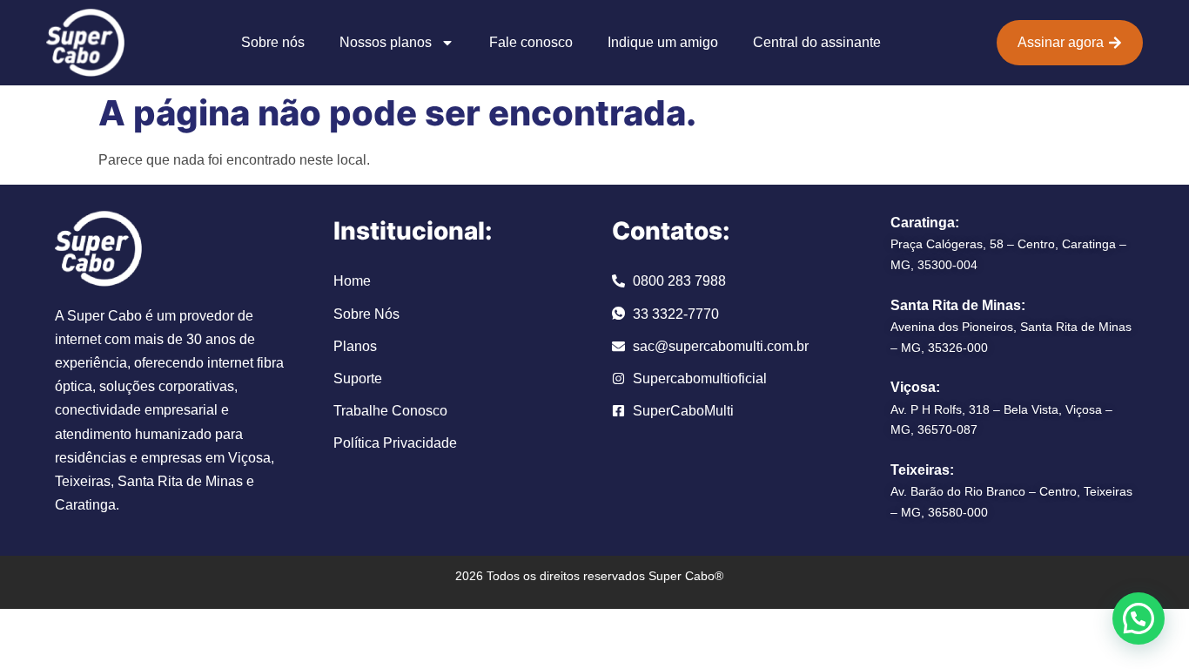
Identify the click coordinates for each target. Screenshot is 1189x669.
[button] (1138, 618)
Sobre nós (273, 42)
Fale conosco (531, 42)
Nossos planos (385, 42)
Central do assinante (817, 42)
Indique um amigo (663, 42)
